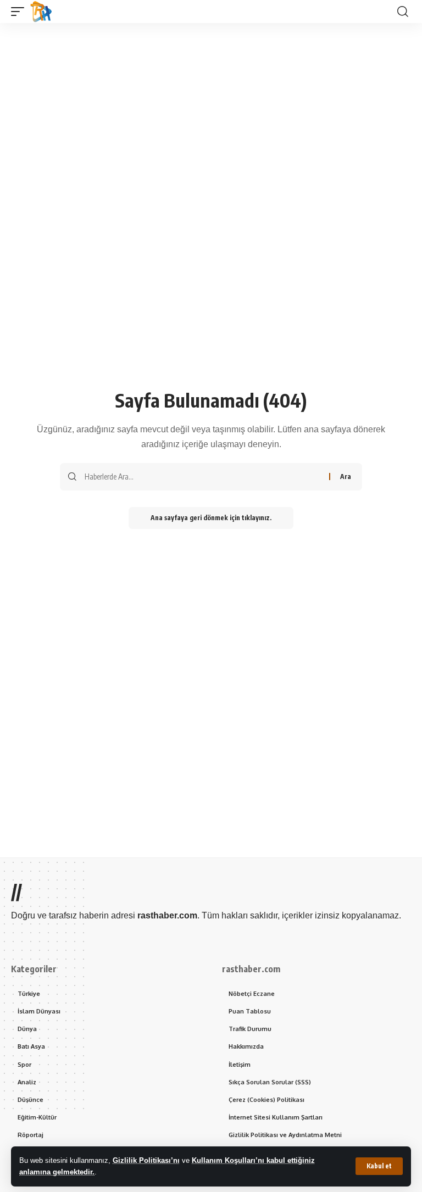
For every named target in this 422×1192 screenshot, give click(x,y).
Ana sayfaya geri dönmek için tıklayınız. (211, 518)
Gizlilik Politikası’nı (146, 1160)
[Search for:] (202, 477)
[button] (379, 1166)
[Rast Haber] (41, 11)
